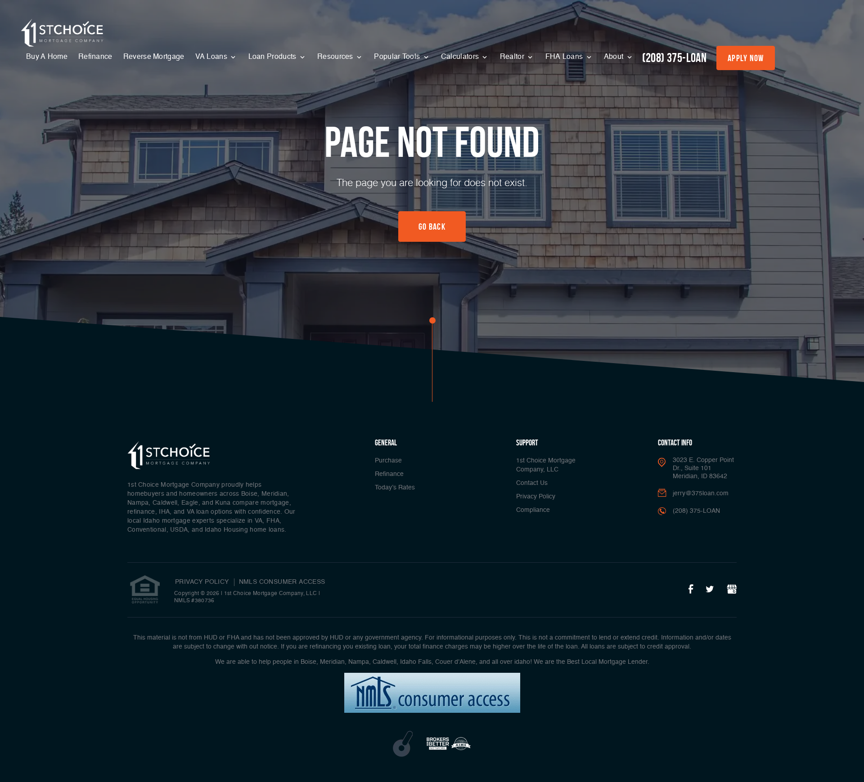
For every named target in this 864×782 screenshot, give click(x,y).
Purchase (388, 461)
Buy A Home (47, 57)
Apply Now (746, 58)
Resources (336, 57)
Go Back (432, 226)
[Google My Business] (732, 589)
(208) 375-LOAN (674, 58)
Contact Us (532, 483)
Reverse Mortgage (153, 57)
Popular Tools (398, 57)
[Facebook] (690, 589)
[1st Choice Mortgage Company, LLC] (62, 32)
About (615, 57)
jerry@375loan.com (701, 493)
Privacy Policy (535, 496)
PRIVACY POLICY (202, 582)
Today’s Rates (395, 487)
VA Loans (212, 57)
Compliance (533, 510)
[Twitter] (710, 589)
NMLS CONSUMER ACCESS (282, 582)
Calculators (461, 57)
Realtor (513, 57)
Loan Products (273, 57)
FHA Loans (565, 57)
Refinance (95, 57)
